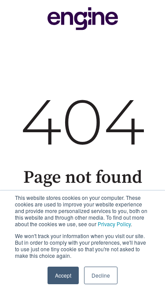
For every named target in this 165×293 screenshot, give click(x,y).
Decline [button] (101, 275)
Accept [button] (63, 275)
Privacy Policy (114, 224)
